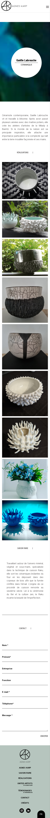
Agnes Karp (25, 768)
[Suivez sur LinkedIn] (28, 810)
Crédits (25, 803)
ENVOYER (44, 736)
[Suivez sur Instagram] (21, 810)
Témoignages (25, 791)
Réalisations (25, 778)
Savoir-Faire (25, 773)
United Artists (25, 784)
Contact (25, 798)
